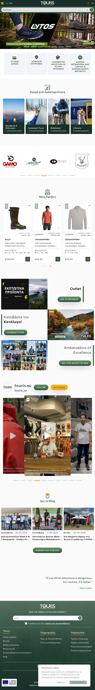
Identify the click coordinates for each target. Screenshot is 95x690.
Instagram (59, 387)
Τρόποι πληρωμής (79, 639)
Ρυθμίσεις (61, 682)
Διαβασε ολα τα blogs (47, 550)
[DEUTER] (42, 162)
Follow (41, 387)
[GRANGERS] (66, 162)
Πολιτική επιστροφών (81, 646)
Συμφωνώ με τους (49, 623)
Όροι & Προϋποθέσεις (51, 639)
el (7, 3)
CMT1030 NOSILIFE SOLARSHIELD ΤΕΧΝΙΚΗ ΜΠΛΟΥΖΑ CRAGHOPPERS (46, 246)
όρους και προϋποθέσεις (57, 623)
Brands (6, 641)
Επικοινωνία (9, 649)
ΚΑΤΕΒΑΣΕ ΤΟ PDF (15, 332)
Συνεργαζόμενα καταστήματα (17, 653)
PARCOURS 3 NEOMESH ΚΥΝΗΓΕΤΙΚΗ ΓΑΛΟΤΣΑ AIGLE (15, 246)
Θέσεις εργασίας (11, 645)
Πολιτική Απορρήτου (50, 643)
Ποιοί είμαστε (10, 637)
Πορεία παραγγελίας (81, 650)
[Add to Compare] (29, 206)
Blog (5, 656)
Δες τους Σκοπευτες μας (75, 363)
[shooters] (47, 31)
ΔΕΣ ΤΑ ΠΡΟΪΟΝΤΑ (69, 299)
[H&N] (18, 162)
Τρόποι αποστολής (80, 643)
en (11, 3)
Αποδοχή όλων (78, 682)
